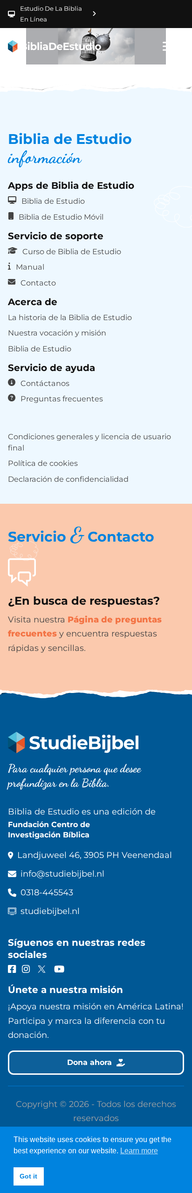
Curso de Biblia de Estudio (71, 251)
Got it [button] (28, 1176)
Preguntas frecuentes (62, 398)
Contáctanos (45, 383)
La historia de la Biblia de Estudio (70, 317)
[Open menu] (170, 46)
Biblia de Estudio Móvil (61, 216)
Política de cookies (43, 463)
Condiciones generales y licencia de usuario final (89, 442)
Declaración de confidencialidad (68, 479)
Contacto (38, 282)
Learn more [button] (139, 1151)
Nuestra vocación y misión (57, 332)
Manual (30, 266)
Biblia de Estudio (53, 201)
